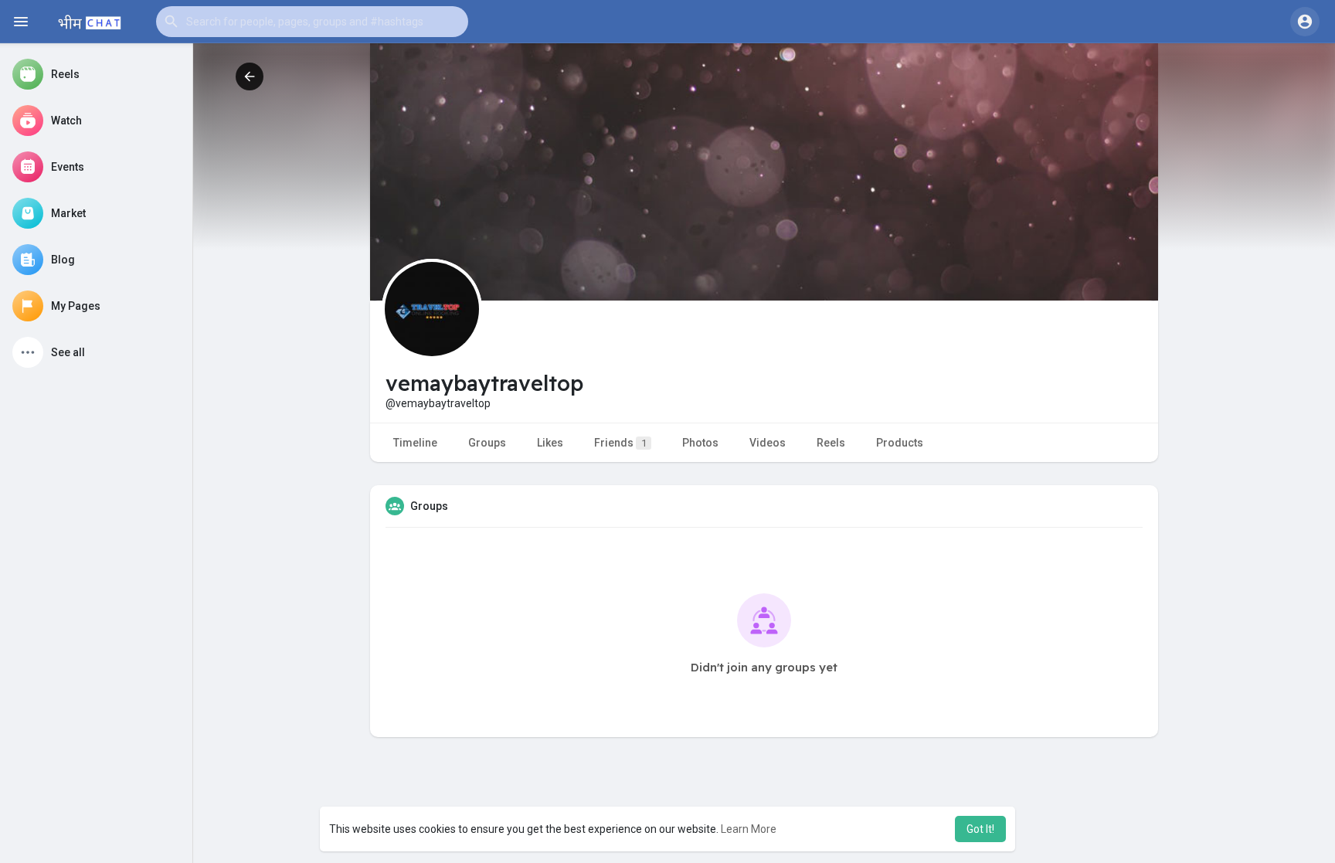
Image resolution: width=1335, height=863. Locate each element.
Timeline (415, 443)
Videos (767, 443)
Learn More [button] (748, 829)
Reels (831, 443)
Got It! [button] (980, 829)
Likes (550, 443)
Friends (620, 443)
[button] (312, 21)
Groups (487, 443)
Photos (700, 443)
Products (899, 443)
